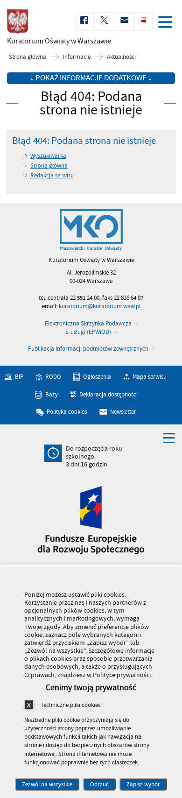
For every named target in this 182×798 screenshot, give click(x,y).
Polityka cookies (67, 412)
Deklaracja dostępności (108, 394)
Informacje (77, 57)
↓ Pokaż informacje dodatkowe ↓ (91, 78)
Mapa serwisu (150, 377)
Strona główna (27, 57)
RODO (53, 377)
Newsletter (123, 412)
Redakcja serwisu (52, 175)
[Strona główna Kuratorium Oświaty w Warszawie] (91, 230)
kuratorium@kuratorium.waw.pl (99, 306)
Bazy (51, 394)
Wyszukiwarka (48, 156)
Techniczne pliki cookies (70, 704)
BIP (19, 377)
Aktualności (121, 57)
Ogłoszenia (97, 377)
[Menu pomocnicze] (169, 438)
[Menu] (167, 23)
